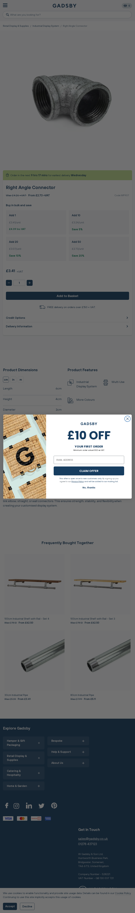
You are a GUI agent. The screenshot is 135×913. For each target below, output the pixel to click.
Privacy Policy (77, 481)
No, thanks (88, 487)
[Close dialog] (127, 419)
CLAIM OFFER (88, 471)
